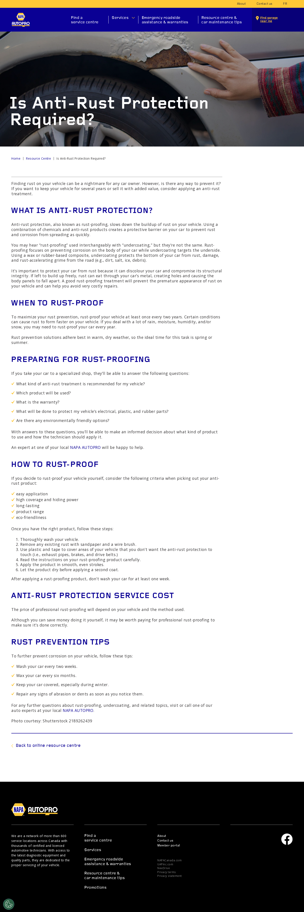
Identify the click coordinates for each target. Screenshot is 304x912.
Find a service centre (85, 20)
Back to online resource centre (48, 745)
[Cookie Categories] (8, 904)
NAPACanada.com (169, 860)
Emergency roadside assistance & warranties (165, 20)
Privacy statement (169, 875)
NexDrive (163, 868)
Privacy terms (166, 872)
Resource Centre (38, 158)
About (241, 3)
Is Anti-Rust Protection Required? (81, 158)
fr (285, 3)
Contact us (264, 3)
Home (15, 158)
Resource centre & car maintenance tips (221, 20)
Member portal (168, 845)
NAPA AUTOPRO (20, 20)
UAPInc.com (165, 864)
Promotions (95, 888)
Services (120, 18)
